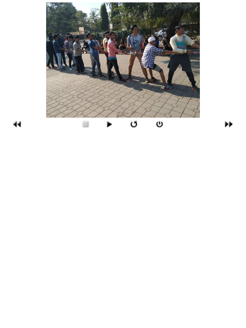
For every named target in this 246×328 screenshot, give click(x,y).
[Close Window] (159, 123)
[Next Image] (228, 123)
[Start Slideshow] (109, 123)
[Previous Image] (17, 123)
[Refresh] (134, 123)
